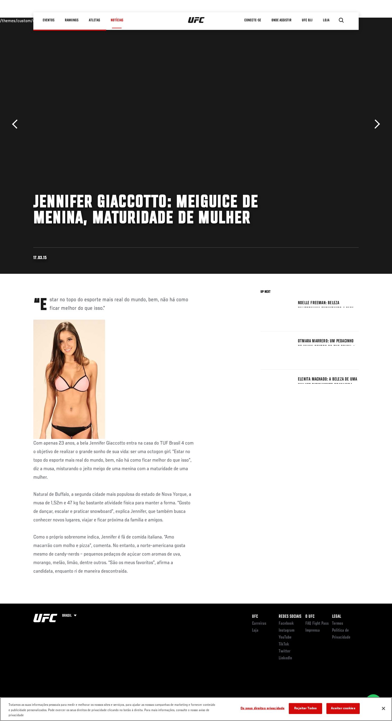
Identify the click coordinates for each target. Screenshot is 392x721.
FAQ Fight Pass (317, 623)
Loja (255, 630)
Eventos (49, 20)
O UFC (309, 616)
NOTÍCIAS (117, 20)
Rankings (72, 20)
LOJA (326, 20)
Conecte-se (253, 20)
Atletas (94, 20)
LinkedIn (285, 658)
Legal (336, 616)
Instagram (286, 630)
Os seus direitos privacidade (263, 708)
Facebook (286, 623)
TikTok (284, 644)
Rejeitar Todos (305, 708)
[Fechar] (383, 708)
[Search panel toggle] (341, 20)
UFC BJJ (307, 20)
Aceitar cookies (343, 708)
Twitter (284, 651)
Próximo (375, 124)
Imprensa (312, 630)
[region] (196, 709)
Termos (337, 623)
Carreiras (259, 623)
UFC (255, 616)
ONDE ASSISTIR (282, 20)
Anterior (16, 124)
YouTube (285, 637)
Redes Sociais (290, 616)
